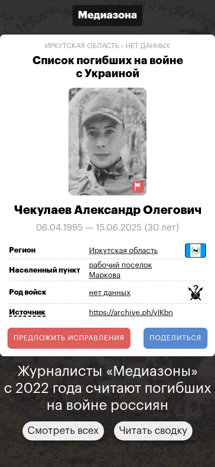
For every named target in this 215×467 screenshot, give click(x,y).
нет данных (148, 46)
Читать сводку (153, 431)
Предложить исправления (69, 338)
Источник (27, 312)
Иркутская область (82, 46)
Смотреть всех (63, 431)
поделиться (176, 338)
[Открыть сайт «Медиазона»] (107, 17)
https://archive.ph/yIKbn (131, 313)
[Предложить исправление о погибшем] (138, 186)
